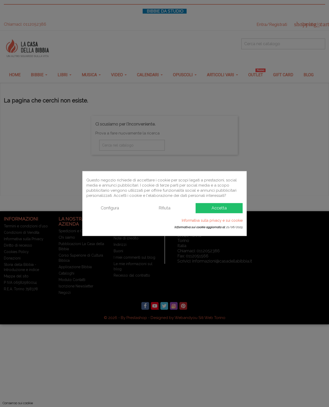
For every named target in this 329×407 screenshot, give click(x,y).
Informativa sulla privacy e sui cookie (212, 220)
